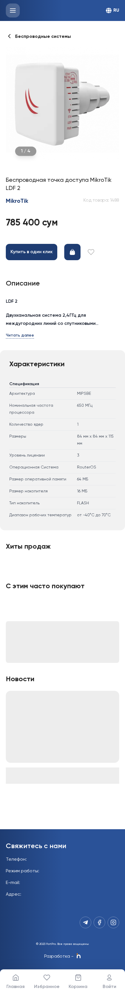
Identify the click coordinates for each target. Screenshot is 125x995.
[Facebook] (99, 922)
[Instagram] (113, 922)
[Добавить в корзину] (72, 252)
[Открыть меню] (13, 10)
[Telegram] (85, 922)
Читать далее (20, 335)
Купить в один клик (31, 252)
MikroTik (17, 201)
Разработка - (59, 956)
